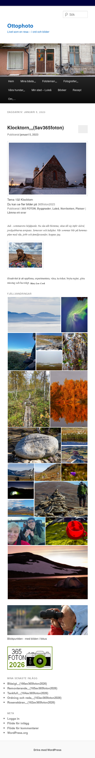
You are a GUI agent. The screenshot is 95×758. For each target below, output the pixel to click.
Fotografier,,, (70, 81)
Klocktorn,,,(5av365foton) (35, 127)
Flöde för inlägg (18, 723)
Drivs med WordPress (47, 750)
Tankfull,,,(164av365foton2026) (27, 693)
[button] (34, 315)
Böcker (62, 90)
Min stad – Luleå (41, 90)
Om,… (12, 99)
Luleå (55, 208)
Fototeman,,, (49, 81)
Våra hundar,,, (16, 90)
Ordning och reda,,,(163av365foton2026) (34, 698)
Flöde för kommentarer (23, 728)
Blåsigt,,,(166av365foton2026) (27, 683)
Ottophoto (20, 25)
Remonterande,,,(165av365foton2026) (32, 688)
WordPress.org (17, 733)
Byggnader (44, 208)
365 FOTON (28, 208)
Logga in (13, 718)
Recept (77, 90)
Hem (11, 81)
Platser (80, 208)
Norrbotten (67, 208)
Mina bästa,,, (28, 81)
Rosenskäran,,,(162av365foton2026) (31, 702)
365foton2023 (46, 204)
